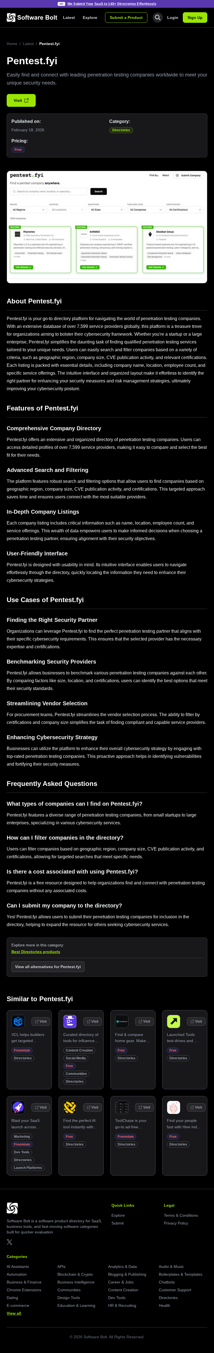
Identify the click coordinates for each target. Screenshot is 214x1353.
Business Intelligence (75, 1282)
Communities (76, 1074)
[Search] (158, 18)
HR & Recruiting (122, 1305)
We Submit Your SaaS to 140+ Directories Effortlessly (112, 4)
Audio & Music (171, 1266)
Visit (18, 100)
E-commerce (18, 1305)
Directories (121, 130)
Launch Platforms (28, 1168)
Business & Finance (24, 1282)
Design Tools (68, 1297)
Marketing (22, 1137)
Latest (69, 17)
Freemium (22, 1050)
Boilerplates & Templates (180, 1274)
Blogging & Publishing (127, 1274)
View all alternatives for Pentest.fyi (48, 966)
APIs (61, 1266)
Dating (12, 1297)
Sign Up (195, 17)
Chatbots (167, 1282)
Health (164, 1305)
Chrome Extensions (24, 1290)
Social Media (76, 1058)
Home (12, 43)
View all (14, 1313)
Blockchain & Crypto (75, 1274)
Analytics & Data (122, 1266)
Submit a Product (126, 17)
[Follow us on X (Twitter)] (9, 1242)
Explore (90, 17)
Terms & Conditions (181, 1215)
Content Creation (79, 1050)
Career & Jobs (120, 1282)
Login (172, 17)
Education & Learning (76, 1305)
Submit (117, 1223)
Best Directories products (35, 951)
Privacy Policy (176, 1223)
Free (18, 150)
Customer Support (175, 1290)
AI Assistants (18, 1266)
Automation (17, 1274)
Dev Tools (22, 1152)
